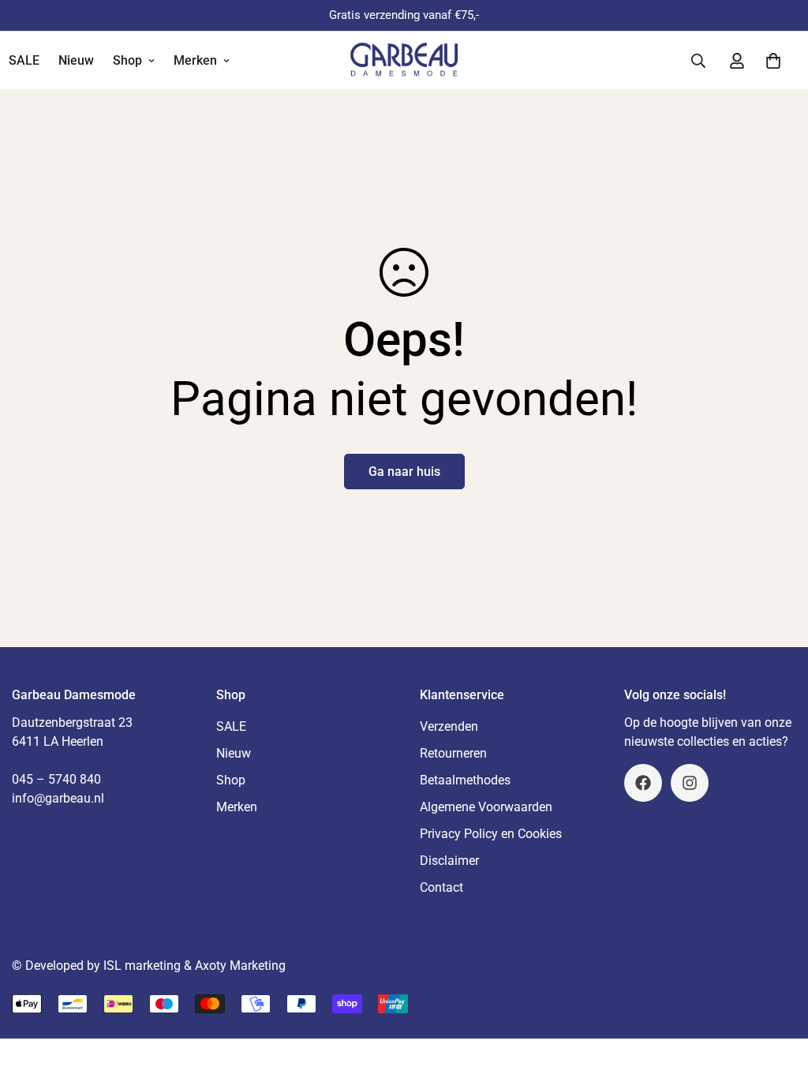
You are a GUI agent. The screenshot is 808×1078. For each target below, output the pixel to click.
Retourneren (453, 753)
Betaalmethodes (465, 780)
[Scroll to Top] (777, 992)
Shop (127, 60)
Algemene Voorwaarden (486, 806)
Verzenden (449, 726)
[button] (773, 61)
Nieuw (76, 60)
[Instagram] (690, 783)
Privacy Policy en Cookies (491, 833)
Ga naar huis (404, 471)
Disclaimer (449, 860)
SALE (231, 726)
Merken (195, 60)
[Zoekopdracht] (698, 60)
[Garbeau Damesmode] (404, 60)
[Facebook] (643, 783)
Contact (441, 887)
